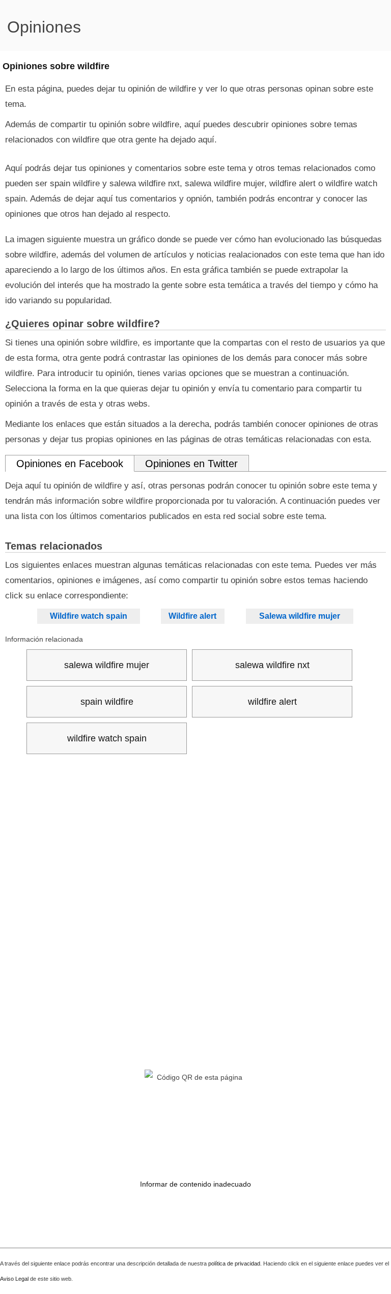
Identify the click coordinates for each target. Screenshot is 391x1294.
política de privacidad (234, 1263)
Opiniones (44, 27)
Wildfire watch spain (88, 616)
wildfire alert (272, 702)
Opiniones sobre (56, 66)
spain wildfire (106, 702)
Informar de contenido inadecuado (195, 1184)
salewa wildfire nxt (272, 665)
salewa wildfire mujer (106, 665)
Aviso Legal (14, 1279)
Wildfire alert (192, 616)
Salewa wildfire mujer (299, 616)
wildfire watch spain (107, 738)
